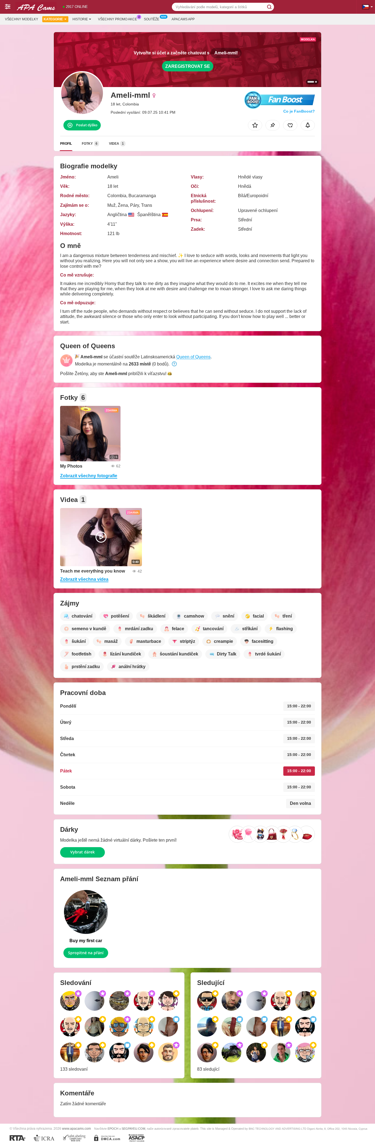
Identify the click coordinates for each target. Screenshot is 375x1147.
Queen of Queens (193, 357)
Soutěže (151, 19)
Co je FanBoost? (299, 111)
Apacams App (183, 19)
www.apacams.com (76, 1128)
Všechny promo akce (117, 19)
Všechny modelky (21, 19)
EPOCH (113, 1128)
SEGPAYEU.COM (133, 1128)
